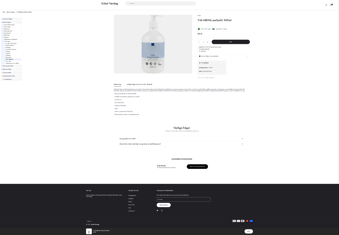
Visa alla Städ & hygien (9, 25)
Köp (248, 231)
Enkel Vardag (95, 224)
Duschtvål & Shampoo (10, 49)
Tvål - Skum (8, 61)
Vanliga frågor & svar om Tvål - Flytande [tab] (139, 84)
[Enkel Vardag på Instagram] (162, 210)
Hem (4, 12)
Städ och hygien (11, 12)
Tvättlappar (8, 55)
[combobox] (160, 3)
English (89, 221)
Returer (130, 202)
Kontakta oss (131, 211)
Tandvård (7, 53)
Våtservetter (8, 57)
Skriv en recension (197, 166)
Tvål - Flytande (9, 59)
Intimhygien (8, 47)
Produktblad (205, 63)
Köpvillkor (130, 198)
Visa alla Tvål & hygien (11, 43)
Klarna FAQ (131, 205)
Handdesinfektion (9, 45)
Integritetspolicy (132, 195)
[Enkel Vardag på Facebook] (158, 210)
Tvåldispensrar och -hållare (12, 63)
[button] (236, 3)
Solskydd (7, 51)
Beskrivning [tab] (117, 84)
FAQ (129, 208)
